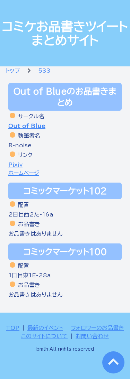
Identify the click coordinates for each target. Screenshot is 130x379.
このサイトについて (44, 336)
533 (44, 70)
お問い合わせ (92, 336)
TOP (12, 328)
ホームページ (23, 173)
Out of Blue (26, 126)
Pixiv (15, 164)
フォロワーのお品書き (97, 328)
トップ (13, 70)
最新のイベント (45, 328)
